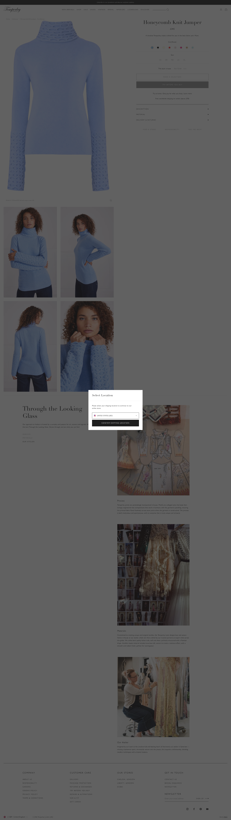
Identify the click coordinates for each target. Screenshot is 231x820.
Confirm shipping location (116, 423)
